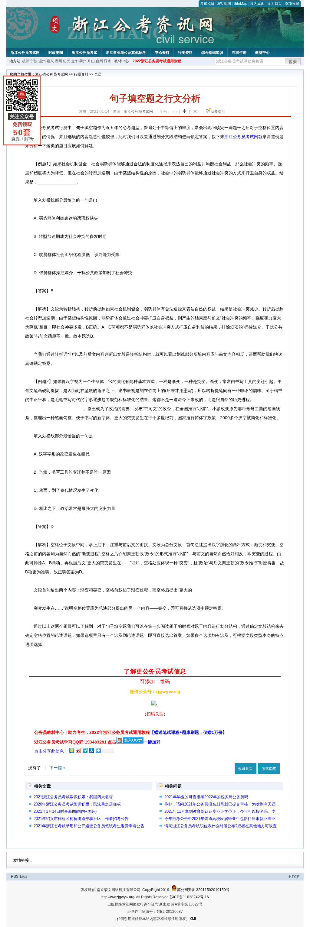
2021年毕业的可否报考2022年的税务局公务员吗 (206, 797)
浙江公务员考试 (84, 52)
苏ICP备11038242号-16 (189, 897)
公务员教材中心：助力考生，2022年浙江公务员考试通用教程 (130, 732)
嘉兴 (50, 61)
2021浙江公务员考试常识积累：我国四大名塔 (73, 797)
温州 (42, 61)
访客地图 (223, 4)
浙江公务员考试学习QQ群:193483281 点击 (75, 742)
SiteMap (240, 4)
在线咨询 (239, 52)
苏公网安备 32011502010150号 (203, 890)
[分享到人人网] (91, 750)
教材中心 (262, 52)
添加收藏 (292, 4)
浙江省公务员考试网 (51, 74)
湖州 (58, 61)
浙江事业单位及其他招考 (126, 52)
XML (193, 919)
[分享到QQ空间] (71, 750)
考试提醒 (207, 4)
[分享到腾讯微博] (84, 750)
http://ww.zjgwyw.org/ (118, 897)
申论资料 (162, 52)
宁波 (34, 61)
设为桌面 (257, 4)
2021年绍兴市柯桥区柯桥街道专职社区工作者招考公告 (81, 818)
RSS (14, 876)
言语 (98, 74)
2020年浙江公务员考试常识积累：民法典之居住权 (77, 804)
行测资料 (185, 52)
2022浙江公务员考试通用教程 (157, 61)
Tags (23, 876)
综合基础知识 (212, 52)
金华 (74, 61)
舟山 (91, 61)
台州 (99, 61)
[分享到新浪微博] (78, 750)
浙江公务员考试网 (25, 52)
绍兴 (66, 61)
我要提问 (218, 111)
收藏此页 (245, 769)
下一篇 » (57, 767)
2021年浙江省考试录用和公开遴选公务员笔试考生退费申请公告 (89, 826)
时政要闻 (55, 52)
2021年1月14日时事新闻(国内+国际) (65, 811)
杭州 (25, 61)
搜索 (293, 62)
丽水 (107, 61)
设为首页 (274, 4)
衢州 (83, 61)
